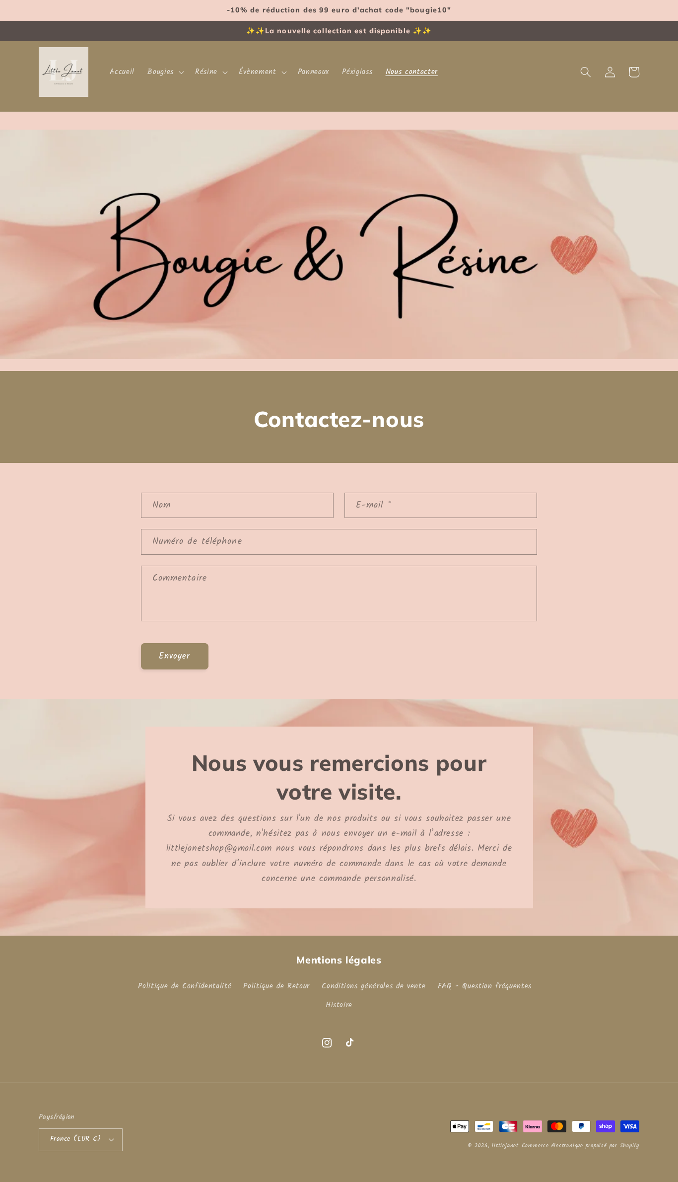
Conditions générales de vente (373, 986)
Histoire (339, 1005)
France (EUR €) (75, 1139)
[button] (165, 72)
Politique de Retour (276, 986)
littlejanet (505, 1145)
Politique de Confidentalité (184, 986)
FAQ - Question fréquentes (485, 986)
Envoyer (175, 656)
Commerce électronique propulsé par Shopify (580, 1145)
